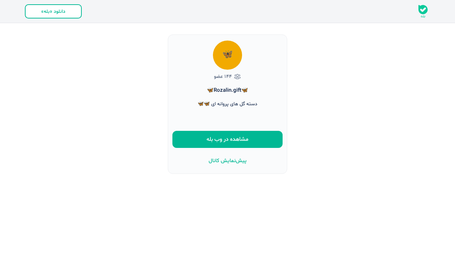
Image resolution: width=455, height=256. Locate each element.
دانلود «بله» (53, 11)
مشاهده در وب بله (227, 139)
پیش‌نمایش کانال (228, 161)
